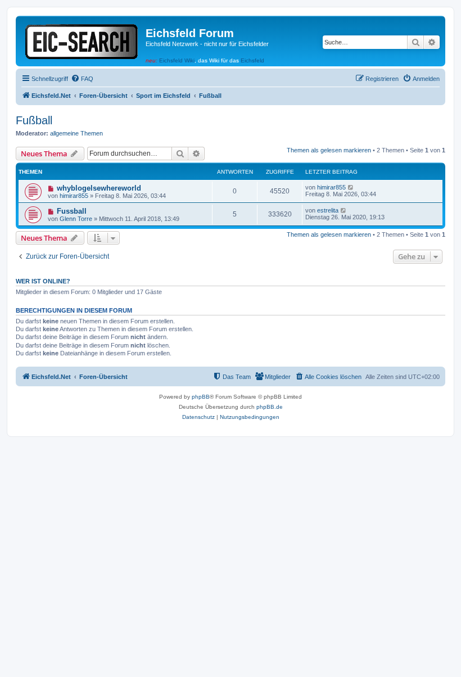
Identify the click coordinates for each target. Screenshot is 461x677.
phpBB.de (269, 407)
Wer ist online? (43, 281)
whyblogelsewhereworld (99, 188)
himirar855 (74, 195)
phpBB (201, 397)
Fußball (34, 120)
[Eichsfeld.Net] (82, 40)
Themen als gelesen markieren (329, 150)
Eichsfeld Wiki (177, 60)
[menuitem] (82, 78)
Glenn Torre (76, 218)
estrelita (327, 210)
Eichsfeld (252, 60)
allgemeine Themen (76, 133)
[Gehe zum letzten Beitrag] (351, 187)
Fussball (72, 211)
